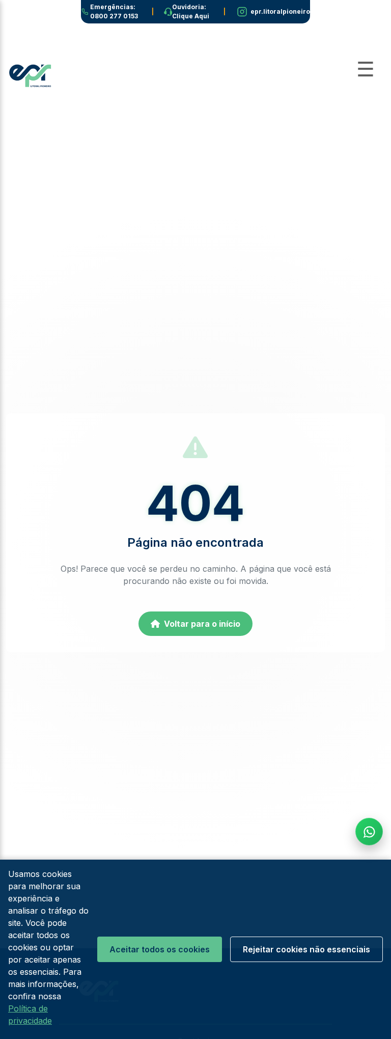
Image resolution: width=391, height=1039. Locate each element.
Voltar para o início (202, 624)
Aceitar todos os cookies (159, 949)
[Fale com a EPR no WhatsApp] (369, 831)
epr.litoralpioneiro (280, 11)
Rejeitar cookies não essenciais (306, 949)
